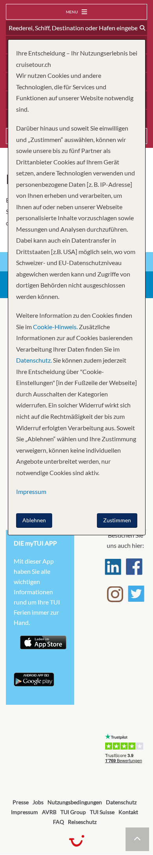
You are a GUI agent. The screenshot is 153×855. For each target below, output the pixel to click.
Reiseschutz (82, 821)
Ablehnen (34, 520)
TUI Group (73, 812)
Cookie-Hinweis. (55, 326)
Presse (21, 802)
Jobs (38, 802)
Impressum (24, 812)
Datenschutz (121, 802)
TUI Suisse (102, 812)
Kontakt (128, 812)
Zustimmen (117, 520)
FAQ (58, 821)
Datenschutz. (34, 360)
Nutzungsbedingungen (74, 802)
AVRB (49, 812)
